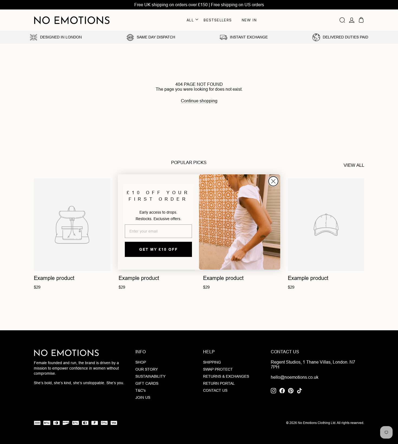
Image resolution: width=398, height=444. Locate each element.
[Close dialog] (273, 181)
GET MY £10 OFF (158, 249)
